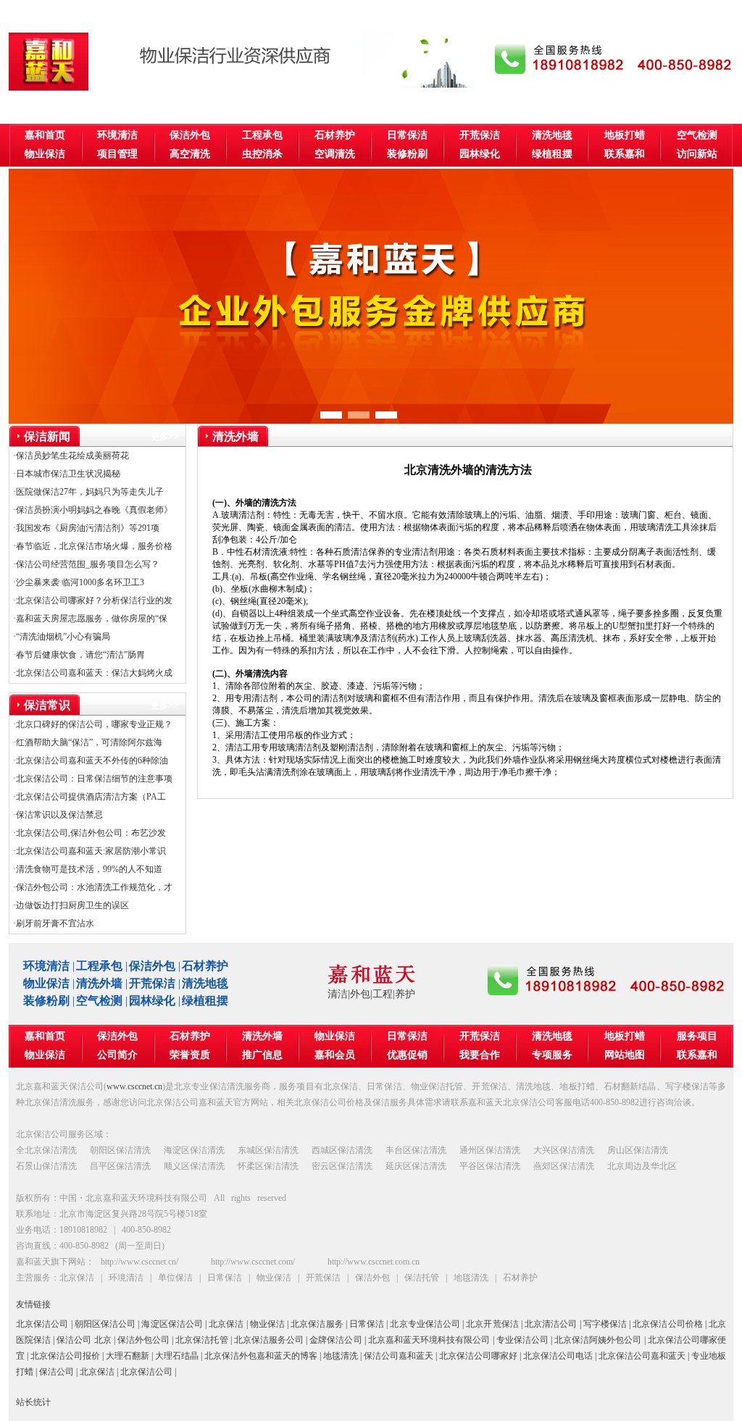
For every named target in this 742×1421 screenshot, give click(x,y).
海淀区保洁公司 (172, 1324)
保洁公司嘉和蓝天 (398, 1356)
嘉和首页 (45, 135)
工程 (382, 994)
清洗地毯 (552, 135)
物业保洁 (45, 153)
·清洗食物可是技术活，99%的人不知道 (87, 869)
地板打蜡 (624, 135)
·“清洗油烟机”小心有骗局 (61, 637)
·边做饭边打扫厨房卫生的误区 (71, 905)
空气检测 (697, 135)
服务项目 (697, 1036)
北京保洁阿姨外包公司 (598, 1340)
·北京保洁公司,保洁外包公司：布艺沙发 (89, 833)
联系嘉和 (624, 153)
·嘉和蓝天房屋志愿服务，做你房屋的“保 (90, 618)
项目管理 (117, 153)
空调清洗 (334, 153)
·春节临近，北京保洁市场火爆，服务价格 (92, 546)
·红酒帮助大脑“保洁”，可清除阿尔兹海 (87, 742)
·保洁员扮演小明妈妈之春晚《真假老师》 (92, 510)
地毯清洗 (340, 1356)
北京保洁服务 (317, 1324)
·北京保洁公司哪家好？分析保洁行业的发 (92, 600)
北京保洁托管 (201, 1340)
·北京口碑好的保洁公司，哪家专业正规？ (92, 724)
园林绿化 (479, 153)
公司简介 (117, 1054)
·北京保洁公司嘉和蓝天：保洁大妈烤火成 (92, 673)
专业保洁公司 (522, 1340)
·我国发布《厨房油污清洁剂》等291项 (86, 528)
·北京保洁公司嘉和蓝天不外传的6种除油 (90, 760)
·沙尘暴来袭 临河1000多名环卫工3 (78, 582)
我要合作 (479, 1054)
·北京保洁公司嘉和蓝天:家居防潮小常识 (89, 851)
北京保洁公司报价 (65, 1356)
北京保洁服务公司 (269, 1340)
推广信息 (262, 1054)
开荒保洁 (479, 135)
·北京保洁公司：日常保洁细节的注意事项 (92, 779)
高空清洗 (190, 153)
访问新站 (697, 153)
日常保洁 (407, 135)
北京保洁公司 (42, 1324)
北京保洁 (226, 1324)
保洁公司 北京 (84, 1340)
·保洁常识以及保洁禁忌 (58, 815)
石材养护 (334, 135)
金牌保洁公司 (335, 1340)
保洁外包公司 (143, 1340)
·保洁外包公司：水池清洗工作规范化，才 (92, 887)
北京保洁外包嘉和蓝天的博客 (260, 1356)
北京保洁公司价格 (668, 1324)
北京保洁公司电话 (558, 1356)
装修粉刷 (407, 153)
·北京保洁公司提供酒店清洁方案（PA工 (89, 797)
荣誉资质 (190, 1054)
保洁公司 (56, 1372)
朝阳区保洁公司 (105, 1324)
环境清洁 (117, 135)
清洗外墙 (99, 983)
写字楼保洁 (605, 1324)
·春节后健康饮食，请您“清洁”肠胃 (79, 655)
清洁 (338, 994)
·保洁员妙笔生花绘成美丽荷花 (71, 455)
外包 (360, 994)
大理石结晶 (177, 1356)
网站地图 (624, 1054)
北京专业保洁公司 (425, 1324)
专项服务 (552, 1054)
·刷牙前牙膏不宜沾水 (53, 923)
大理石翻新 (127, 1356)
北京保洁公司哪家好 (478, 1356)
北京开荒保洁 (492, 1324)
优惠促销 (407, 1054)
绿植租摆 (552, 153)
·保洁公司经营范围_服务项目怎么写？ (86, 564)
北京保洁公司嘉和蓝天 (642, 1356)
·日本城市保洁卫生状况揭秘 (66, 474)
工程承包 (262, 135)
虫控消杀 (262, 153)
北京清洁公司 (551, 1324)
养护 (405, 994)
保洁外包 (190, 135)
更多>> (164, 437)
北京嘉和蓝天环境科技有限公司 (429, 1340)
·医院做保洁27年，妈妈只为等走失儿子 (88, 492)
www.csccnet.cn (134, 1086)
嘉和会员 (334, 1054)
